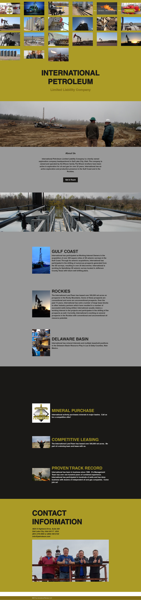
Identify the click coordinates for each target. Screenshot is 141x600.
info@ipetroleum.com (12, 3)
